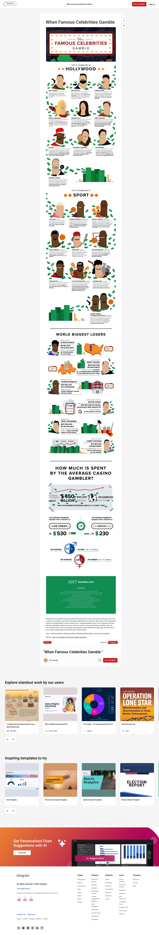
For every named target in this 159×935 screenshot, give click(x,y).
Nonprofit (108, 892)
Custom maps (95, 913)
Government (109, 889)
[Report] (124, 26)
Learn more (22, 853)
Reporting (108, 886)
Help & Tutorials (121, 880)
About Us (136, 879)
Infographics (81, 879)
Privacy (27, 889)
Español (38, 919)
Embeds (94, 885)
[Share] (124, 20)
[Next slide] (13, 739)
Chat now (31, 914)
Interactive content (94, 880)
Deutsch (25, 919)
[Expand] (124, 15)
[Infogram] (9, 4)
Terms (19, 889)
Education (108, 896)
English (19, 919)
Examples (122, 890)
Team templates (94, 905)
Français (45, 919)
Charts (79, 892)
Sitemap (121, 914)
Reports (80, 883)
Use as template (139, 4)
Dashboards (81, 886)
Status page (123, 910)
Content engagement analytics (95, 899)
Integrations (95, 916)
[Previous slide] (7, 739)
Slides (79, 899)
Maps (79, 889)
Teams (107, 899)
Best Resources (122, 898)
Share (48, 642)
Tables (79, 896)
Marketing (108, 883)
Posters (79, 902)
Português (32, 919)
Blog (134, 886)
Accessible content (94, 892)
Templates (94, 919)
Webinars (122, 893)
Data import (95, 910)
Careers (135, 883)
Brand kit (94, 888)
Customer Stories (122, 886)
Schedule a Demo (122, 903)
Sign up (152, 4)
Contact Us (21, 914)
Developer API (123, 907)
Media (107, 879)
